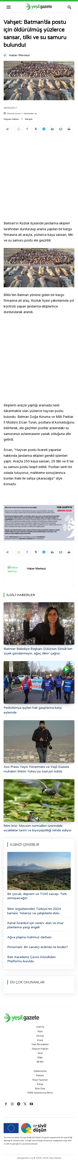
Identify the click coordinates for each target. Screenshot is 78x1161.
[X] (35, 129)
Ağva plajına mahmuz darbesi (29, 937)
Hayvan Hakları (11, 119)
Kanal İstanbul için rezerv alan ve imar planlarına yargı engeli (35, 925)
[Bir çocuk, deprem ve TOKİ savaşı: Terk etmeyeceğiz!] (39, 871)
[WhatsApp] (18, 129)
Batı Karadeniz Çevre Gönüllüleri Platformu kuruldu (31, 959)
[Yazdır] (68, 129)
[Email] (60, 129)
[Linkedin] (52, 129)
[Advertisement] (39, 177)
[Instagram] (12, 1104)
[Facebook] (27, 129)
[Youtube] (31, 1104)
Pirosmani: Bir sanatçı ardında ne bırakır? (37, 947)
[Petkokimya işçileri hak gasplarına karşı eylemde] (39, 682)
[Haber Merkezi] (6, 55)
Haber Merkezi (19, 55)
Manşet (28, 119)
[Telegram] (43, 129)
